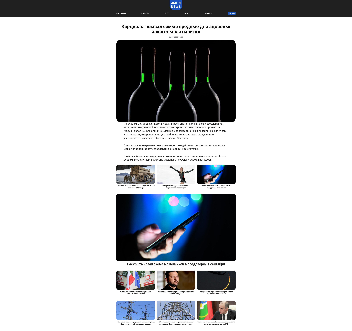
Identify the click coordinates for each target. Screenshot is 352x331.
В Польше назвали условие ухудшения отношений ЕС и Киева (135, 293)
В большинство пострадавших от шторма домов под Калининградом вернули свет (176, 323)
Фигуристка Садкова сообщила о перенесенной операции (176, 187)
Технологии (208, 13)
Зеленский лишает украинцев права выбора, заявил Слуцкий (176, 293)
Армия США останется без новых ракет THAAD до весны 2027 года (136, 187)
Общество (145, 13)
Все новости (121, 13)
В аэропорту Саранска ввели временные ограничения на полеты (216, 293)
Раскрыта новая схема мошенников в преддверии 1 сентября (216, 187)
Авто (186, 13)
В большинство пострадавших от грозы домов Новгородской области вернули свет (136, 323)
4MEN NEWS (176, 5)
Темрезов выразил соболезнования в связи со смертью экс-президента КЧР (216, 323)
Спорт (167, 13)
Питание (232, 13)
